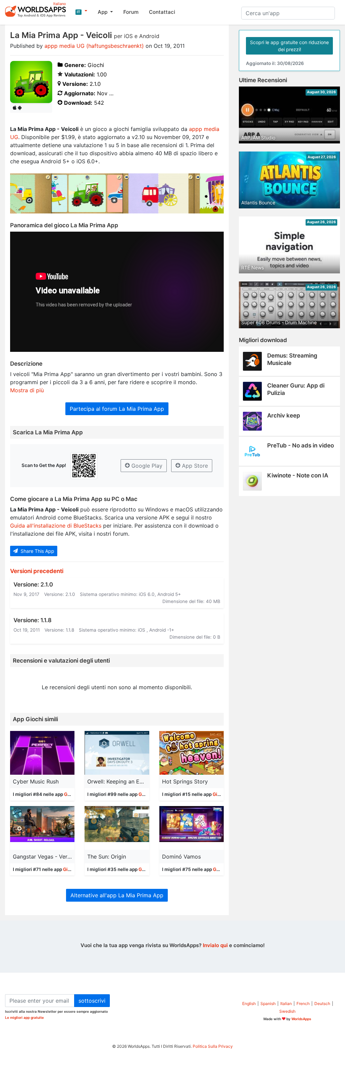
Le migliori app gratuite (24, 1017)
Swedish (287, 1011)
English (249, 1003)
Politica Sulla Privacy (213, 1046)
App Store (194, 465)
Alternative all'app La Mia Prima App (116, 895)
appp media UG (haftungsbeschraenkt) (94, 45)
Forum (130, 12)
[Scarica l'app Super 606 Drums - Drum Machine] (289, 304)
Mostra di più (27, 390)
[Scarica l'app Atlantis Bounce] (289, 179)
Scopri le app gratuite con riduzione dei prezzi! (289, 45)
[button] (81, 11)
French (303, 1003)
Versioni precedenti (36, 571)
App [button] (103, 12)
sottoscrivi (92, 1000)
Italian (286, 1003)
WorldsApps (301, 1019)
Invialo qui (215, 945)
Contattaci (162, 12)
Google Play (146, 465)
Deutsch (322, 1003)
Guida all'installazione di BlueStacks (55, 525)
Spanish (268, 1003)
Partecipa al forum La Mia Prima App (117, 408)
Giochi (71, 794)
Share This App (36, 551)
